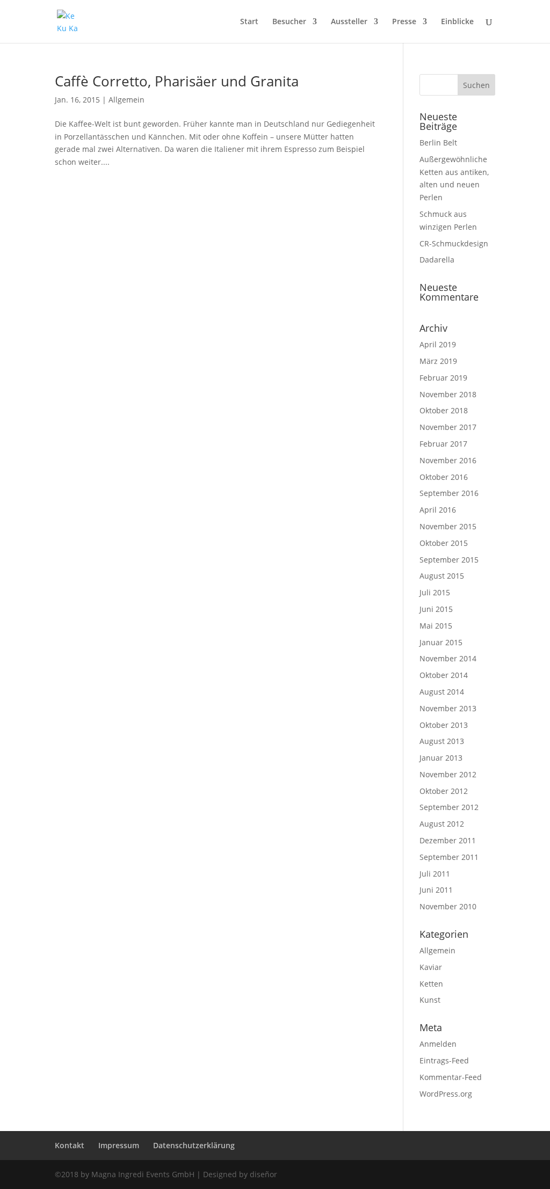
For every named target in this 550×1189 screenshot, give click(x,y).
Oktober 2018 (443, 410)
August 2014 (441, 692)
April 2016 (437, 510)
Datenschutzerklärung (194, 1145)
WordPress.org (445, 1094)
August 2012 (441, 824)
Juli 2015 (434, 592)
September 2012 (449, 807)
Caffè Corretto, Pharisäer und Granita (177, 81)
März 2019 (438, 361)
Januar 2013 (440, 758)
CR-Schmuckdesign (453, 243)
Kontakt (69, 1145)
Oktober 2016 (443, 477)
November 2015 (447, 526)
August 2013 (441, 741)
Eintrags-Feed (444, 1060)
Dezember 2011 (447, 840)
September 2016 (449, 493)
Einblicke (457, 22)
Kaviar (430, 967)
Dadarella (436, 259)
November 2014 (447, 658)
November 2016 (447, 460)
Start (249, 22)
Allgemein (126, 99)
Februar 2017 (443, 444)
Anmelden (438, 1044)
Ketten (431, 984)
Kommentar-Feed (450, 1077)
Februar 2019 (443, 378)
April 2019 (437, 344)
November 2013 (447, 708)
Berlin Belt (438, 142)
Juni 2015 (436, 609)
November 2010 (447, 906)
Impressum (118, 1145)
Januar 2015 (440, 642)
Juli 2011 (434, 874)
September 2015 (449, 560)
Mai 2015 (435, 626)
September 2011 (449, 857)
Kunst (429, 1000)
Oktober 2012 (443, 791)
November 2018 (447, 394)
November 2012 (447, 774)
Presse (404, 22)
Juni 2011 (436, 890)
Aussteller (349, 22)
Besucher (289, 22)
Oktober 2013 (443, 725)
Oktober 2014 (443, 675)
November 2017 (447, 427)
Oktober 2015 (443, 543)
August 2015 (441, 576)
